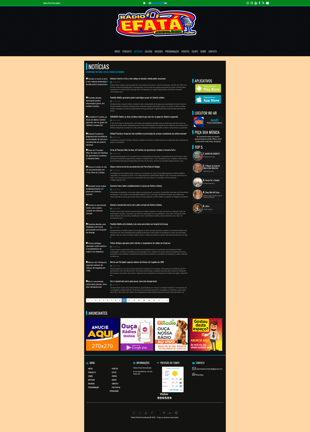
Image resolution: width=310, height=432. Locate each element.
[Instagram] (133, 412)
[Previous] (92, 300)
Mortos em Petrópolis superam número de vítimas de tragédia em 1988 (137, 262)
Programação (172, 51)
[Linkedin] (170, 412)
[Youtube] (145, 412)
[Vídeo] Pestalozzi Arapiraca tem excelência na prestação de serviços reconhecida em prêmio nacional (148, 134)
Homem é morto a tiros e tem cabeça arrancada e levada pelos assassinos (138, 79)
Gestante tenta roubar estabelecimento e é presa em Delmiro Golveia (136, 186)
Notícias (138, 51)
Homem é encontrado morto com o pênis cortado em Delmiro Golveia (136, 205)
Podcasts (127, 51)
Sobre (203, 51)
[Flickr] (176, 412)
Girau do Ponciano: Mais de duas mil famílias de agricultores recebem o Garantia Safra (142, 150)
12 (134, 300)
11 (129, 300)
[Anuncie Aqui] (206, 330)
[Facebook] (152, 412)
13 (139, 300)
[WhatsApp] (139, 412)
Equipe (195, 51)
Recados (159, 51)
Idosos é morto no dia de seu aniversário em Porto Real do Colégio (135, 167)
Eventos (185, 51)
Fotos (114, 372)
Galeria (148, 51)
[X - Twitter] (158, 412)
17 (159, 300)
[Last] (167, 300)
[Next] (163, 300)
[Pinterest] (164, 412)
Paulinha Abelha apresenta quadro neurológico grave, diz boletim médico (137, 98)
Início (117, 51)
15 (149, 300)
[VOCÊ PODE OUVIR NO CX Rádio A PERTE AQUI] (171, 330)
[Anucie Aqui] (102, 330)
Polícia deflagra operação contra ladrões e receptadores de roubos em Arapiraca (140, 243)
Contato (213, 51)
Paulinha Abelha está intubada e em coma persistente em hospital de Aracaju (139, 224)
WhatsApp (200, 375)
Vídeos (114, 376)
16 (154, 300)
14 (144, 300)
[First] (88, 300)
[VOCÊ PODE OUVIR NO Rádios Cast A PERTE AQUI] (137, 330)
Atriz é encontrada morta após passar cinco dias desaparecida (133, 281)
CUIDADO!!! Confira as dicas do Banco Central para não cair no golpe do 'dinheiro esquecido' (144, 117)
